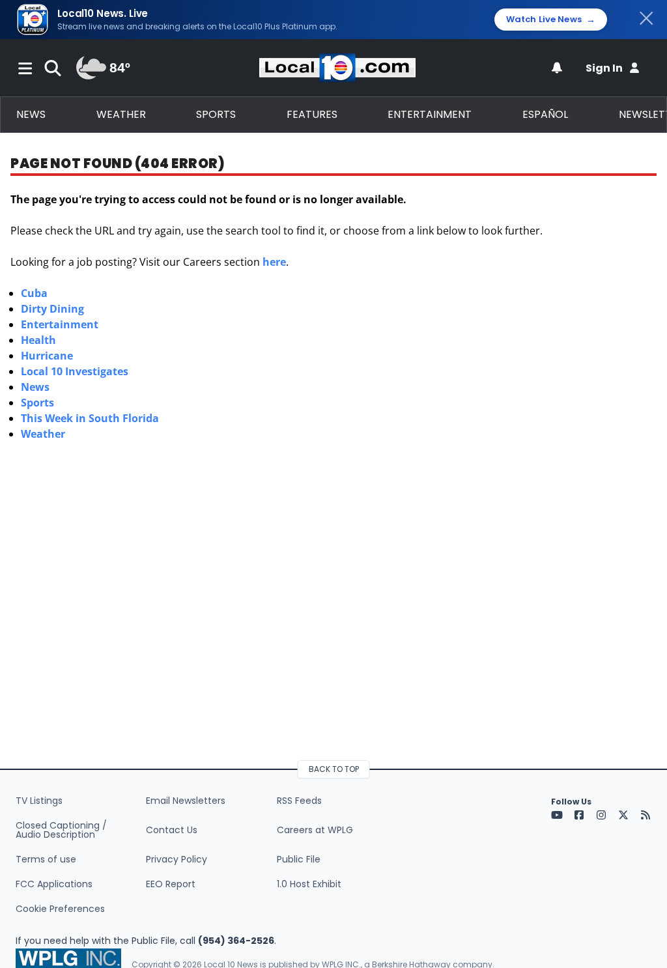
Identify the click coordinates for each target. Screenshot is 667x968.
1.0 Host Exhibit (309, 884)
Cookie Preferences (60, 908)
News (31, 114)
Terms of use (46, 859)
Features (312, 114)
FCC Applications (54, 884)
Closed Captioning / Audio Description (61, 830)
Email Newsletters (185, 800)
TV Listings (39, 800)
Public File (298, 859)
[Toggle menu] (25, 68)
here (274, 262)
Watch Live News (550, 19)
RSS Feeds (299, 800)
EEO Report (170, 884)
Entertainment (430, 114)
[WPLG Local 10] (337, 67)
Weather (121, 114)
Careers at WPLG (315, 829)
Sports (216, 114)
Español (545, 114)
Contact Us (171, 829)
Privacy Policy (176, 859)
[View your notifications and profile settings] (557, 68)
